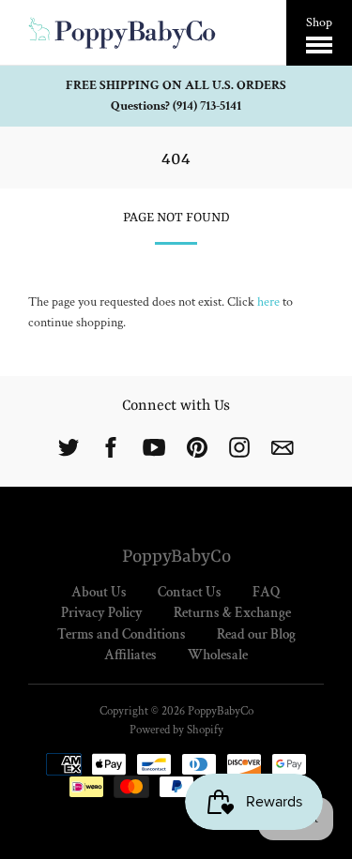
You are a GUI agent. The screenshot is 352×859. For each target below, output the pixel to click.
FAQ (267, 592)
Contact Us (190, 592)
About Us (99, 592)
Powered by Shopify (176, 729)
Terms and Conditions (121, 634)
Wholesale (218, 655)
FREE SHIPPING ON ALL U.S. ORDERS (176, 85)
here (268, 302)
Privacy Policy (102, 613)
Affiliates (130, 655)
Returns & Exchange (232, 613)
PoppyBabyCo (176, 557)
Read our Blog (256, 634)
